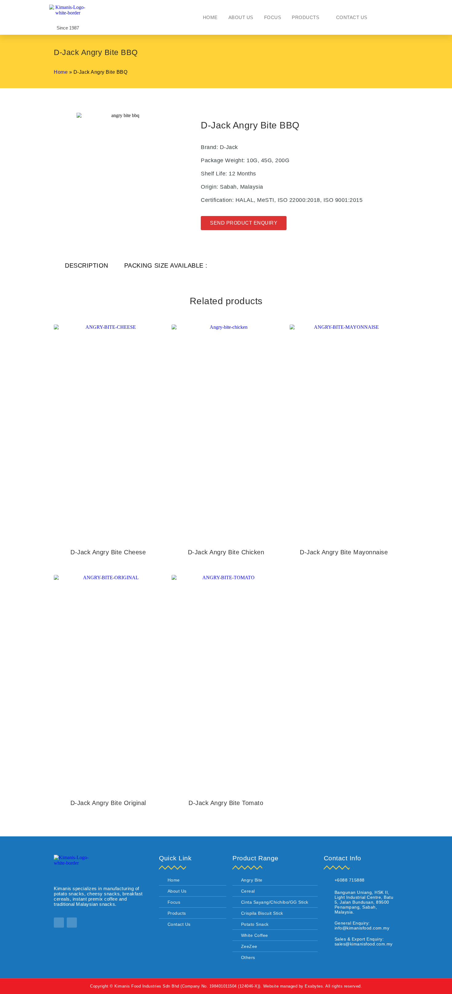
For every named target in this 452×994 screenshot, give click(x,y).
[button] (392, 17)
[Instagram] (72, 922)
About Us (240, 17)
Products (305, 17)
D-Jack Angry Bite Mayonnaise (344, 552)
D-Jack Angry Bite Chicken (226, 552)
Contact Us (351, 17)
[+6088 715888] (327, 881)
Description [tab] (86, 265)
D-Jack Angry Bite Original (108, 803)
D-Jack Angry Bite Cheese (108, 552)
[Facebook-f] (59, 922)
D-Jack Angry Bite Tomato (225, 803)
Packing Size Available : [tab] (166, 265)
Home (210, 17)
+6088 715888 (350, 880)
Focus (272, 17)
